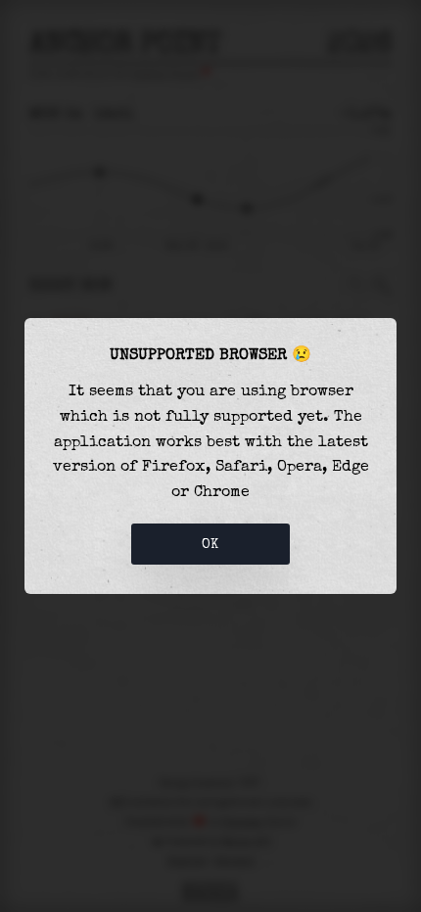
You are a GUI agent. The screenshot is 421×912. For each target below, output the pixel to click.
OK (210, 544)
